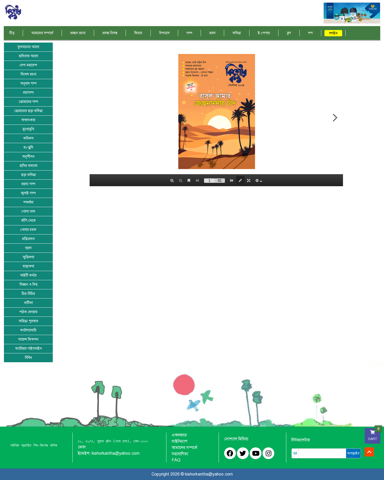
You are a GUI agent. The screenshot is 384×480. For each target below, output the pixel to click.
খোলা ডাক (28, 211)
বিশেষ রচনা (28, 74)
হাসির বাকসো (28, 165)
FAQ (176, 460)
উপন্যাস (164, 33)
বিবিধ (28, 357)
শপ (310, 33)
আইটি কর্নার (28, 275)
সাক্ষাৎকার (28, 120)
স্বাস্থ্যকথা (28, 266)
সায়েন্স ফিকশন (28, 339)
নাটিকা (28, 303)
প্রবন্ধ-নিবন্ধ (109, 33)
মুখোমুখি (28, 129)
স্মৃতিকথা (28, 257)
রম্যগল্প (28, 92)
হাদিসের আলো (28, 56)
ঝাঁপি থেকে (28, 220)
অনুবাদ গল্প (28, 83)
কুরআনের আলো (28, 47)
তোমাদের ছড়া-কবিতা (28, 111)
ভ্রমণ (212, 33)
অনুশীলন (28, 156)
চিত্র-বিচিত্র (28, 293)
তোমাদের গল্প (28, 101)
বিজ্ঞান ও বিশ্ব (28, 284)
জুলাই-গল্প (28, 193)
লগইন (333, 33)
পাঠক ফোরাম (28, 312)
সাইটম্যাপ (179, 441)
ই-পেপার (264, 33)
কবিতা (236, 33)
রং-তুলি (28, 147)
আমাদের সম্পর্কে (42, 33)
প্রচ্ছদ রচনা (77, 33)
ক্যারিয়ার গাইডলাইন (28, 348)
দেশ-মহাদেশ (28, 65)
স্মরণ (28, 248)
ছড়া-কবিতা (28, 175)
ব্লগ (289, 33)
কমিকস (28, 138)
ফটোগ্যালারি (28, 330)
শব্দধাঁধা (28, 202)
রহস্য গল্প (28, 184)
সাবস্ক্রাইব (353, 453)
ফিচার (138, 33)
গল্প (189, 33)
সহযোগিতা (180, 453)
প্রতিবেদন (28, 239)
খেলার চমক (28, 229)
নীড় (11, 33)
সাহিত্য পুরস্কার (28, 321)
